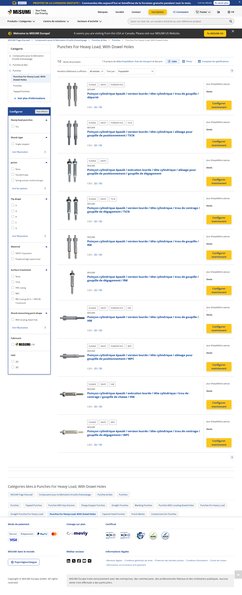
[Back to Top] (238, 574)
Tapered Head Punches (113, 514)
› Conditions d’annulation (196, 560)
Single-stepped (22, 144)
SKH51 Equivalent (23, 253)
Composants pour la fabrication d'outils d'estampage (61, 40)
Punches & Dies (99, 40)
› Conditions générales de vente (138, 560)
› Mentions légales (114, 560)
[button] (222, 3)
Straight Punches (120, 505)
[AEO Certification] (140, 535)
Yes (17, 126)
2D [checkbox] (16, 361)
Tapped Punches (21, 91)
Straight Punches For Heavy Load (27, 514)
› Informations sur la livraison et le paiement (126, 564)
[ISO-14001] (125, 535)
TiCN (17, 282)
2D (95, 107)
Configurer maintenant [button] (219, 105)
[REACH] (165, 535)
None (17, 169)
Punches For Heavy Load (212, 505)
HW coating (20, 287)
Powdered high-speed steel (27, 259)
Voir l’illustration (20, 151)
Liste (174, 61)
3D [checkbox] (16, 367)
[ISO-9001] (111, 535)
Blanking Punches (143, 505)
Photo (189, 61)
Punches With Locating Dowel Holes (176, 505)
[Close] (233, 31)
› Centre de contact (218, 560)
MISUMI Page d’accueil (19, 40)
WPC (17, 293)
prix (160, 61)
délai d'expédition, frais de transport (134, 61)
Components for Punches (163, 514)
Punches (116, 40)
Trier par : (111, 71)
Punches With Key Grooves (61, 505)
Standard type (21, 174)
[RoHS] (153, 535)
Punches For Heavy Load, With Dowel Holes (29, 78)
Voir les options (19, 188)
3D (100, 107)
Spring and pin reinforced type (29, 180)
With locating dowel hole (26, 319)
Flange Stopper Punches (93, 505)
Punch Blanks (138, 514)
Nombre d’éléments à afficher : (72, 71)
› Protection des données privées (169, 560)
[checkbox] (29, 126)
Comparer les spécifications (215, 61)
